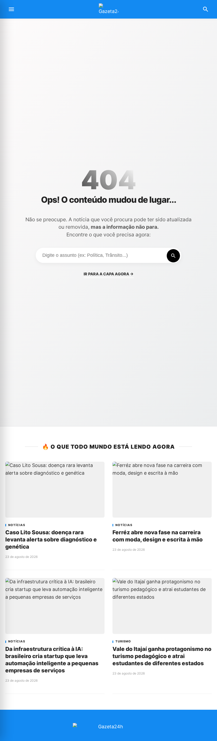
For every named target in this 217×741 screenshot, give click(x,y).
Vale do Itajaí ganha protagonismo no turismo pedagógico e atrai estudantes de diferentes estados (161, 656)
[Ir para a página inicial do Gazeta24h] (108, 9)
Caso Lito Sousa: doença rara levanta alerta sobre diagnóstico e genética (51, 539)
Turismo (123, 641)
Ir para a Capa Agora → (109, 274)
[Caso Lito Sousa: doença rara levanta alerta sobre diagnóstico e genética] (55, 490)
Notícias (16, 525)
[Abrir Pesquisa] (206, 9)
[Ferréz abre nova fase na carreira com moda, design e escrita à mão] (162, 490)
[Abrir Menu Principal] (11, 9)
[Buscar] (173, 255)
